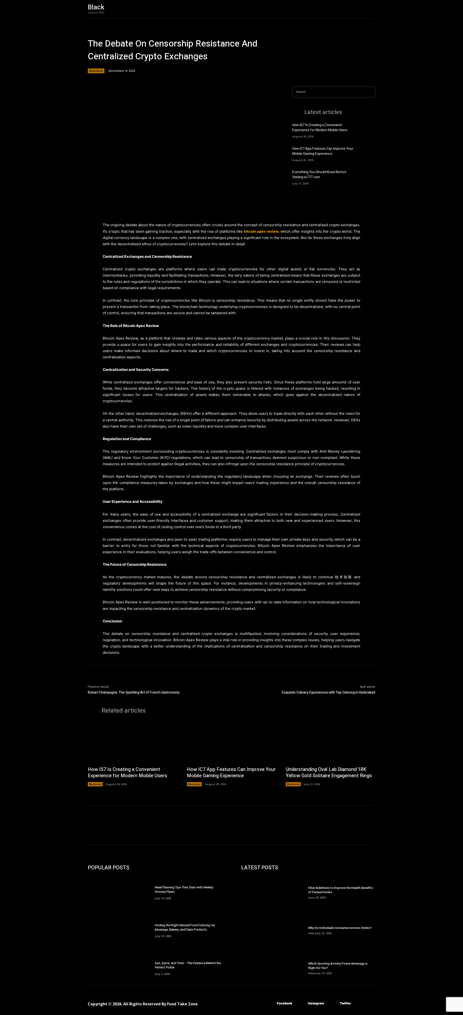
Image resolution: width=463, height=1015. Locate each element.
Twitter (345, 1003)
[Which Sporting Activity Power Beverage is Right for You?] (274, 968)
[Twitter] (332, 1003)
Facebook (284, 1003)
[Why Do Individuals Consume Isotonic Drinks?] (274, 930)
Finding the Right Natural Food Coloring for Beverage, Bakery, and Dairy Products (185, 927)
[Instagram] (301, 1003)
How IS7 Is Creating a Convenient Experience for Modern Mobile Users (319, 128)
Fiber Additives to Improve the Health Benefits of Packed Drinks (340, 890)
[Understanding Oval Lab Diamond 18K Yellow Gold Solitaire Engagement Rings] (330, 742)
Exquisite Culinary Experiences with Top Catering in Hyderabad (328, 692)
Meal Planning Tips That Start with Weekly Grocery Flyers (184, 889)
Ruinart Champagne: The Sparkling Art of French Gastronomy (134, 692)
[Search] (370, 92)
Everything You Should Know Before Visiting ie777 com (319, 175)
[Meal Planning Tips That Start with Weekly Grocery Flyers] (121, 892)
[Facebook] (270, 1003)
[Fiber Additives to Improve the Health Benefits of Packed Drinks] (274, 892)
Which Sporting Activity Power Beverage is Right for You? (338, 965)
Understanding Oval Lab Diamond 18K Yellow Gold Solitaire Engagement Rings (329, 772)
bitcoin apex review (261, 231)
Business (96, 71)
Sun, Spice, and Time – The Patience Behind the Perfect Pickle (188, 965)
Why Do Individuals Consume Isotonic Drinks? (340, 928)
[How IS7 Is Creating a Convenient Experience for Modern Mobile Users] (367, 130)
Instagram (316, 1003)
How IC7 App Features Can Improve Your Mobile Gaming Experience (322, 151)
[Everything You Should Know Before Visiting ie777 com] (367, 176)
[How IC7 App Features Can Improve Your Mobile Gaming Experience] (367, 153)
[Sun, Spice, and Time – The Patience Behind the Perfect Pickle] (121, 968)
